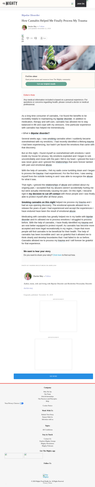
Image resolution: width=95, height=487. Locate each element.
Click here (57, 255)
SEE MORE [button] (53, 376)
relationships (62, 162)
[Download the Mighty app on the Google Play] (33, 456)
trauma (90, 141)
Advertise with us (47, 419)
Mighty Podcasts (47, 446)
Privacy (45, 483)
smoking (52, 138)
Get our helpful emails (46, 84)
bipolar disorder (64, 119)
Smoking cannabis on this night (38, 202)
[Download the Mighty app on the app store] (14, 456)
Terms (50, 483)
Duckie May (32, 26)
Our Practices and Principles (47, 399)
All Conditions (48, 430)
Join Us (80, 3)
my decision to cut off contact (44, 194)
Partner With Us (47, 417)
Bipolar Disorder (31, 15)
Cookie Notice (47, 406)
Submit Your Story (47, 414)
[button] (41, 26)
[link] (9, 3)
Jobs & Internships (47, 396)
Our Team (47, 394)
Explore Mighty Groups (48, 441)
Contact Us (47, 439)
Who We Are (47, 392)
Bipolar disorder (39, 133)
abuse (49, 165)
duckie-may (28, 288)
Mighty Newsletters (47, 443)
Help (47, 401)
